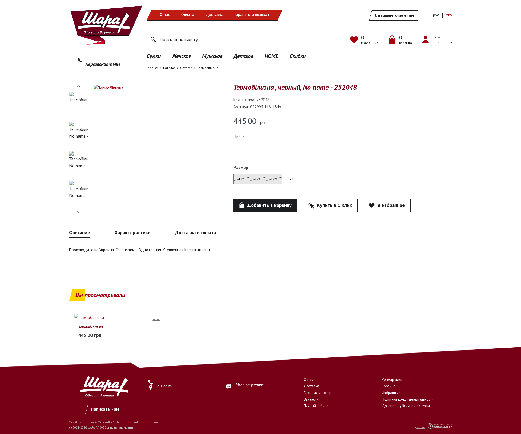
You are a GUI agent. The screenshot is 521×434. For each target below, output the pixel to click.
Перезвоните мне (102, 64)
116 (241, 178)
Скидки (298, 56)
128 (274, 178)
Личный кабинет (317, 405)
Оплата (187, 14)
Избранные (391, 392)
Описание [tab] (79, 232)
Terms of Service (146, 422)
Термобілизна (90, 327)
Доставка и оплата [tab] (195, 232)
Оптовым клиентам (394, 15)
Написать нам (105, 409)
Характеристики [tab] (133, 232)
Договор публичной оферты (406, 405)
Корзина (388, 385)
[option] (78, 105)
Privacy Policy (127, 422)
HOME (271, 56)
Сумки (154, 56)
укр (449, 15)
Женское (181, 56)
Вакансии (311, 399)
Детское (243, 56)
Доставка (214, 14)
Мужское (212, 56)
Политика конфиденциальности (408, 399)
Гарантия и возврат (252, 14)
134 (290, 178)
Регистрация (392, 379)
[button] (79, 86)
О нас (165, 14)
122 (258, 178)
